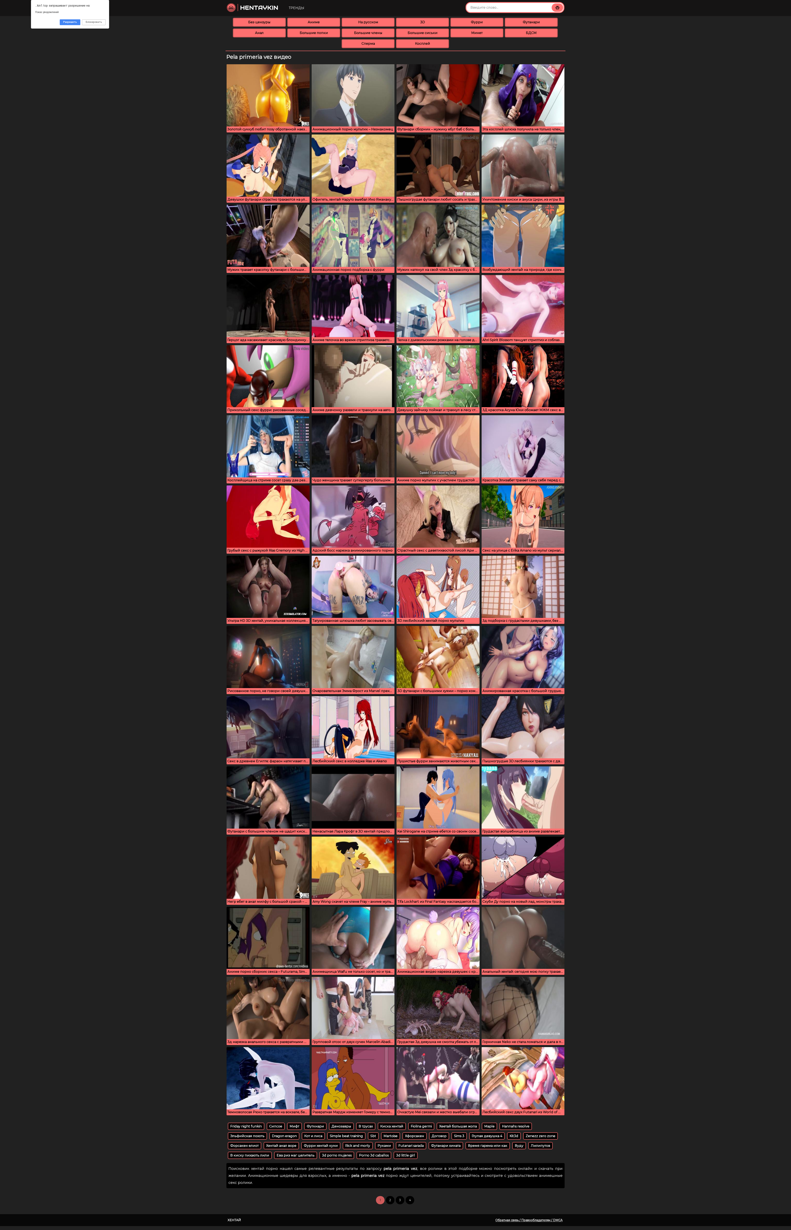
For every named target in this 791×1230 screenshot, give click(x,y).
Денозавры (341, 1126)
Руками (384, 1146)
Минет (477, 33)
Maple (489, 1126)
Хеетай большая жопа (458, 1126)
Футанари (531, 22)
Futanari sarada (411, 1146)
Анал (259, 33)
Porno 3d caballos (374, 1155)
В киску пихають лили (249, 1155)
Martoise (391, 1136)
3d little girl (405, 1155)
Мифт (294, 1126)
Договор (439, 1136)
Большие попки (314, 33)
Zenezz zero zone (540, 1136)
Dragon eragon (284, 1136)
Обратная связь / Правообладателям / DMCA (529, 1220)
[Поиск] (557, 8)
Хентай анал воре (281, 1146)
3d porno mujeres (337, 1155)
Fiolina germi (421, 1126)
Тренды (296, 8)
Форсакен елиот (244, 1146)
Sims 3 (459, 1136)
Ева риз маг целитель (296, 1155)
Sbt (373, 1136)
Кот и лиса (313, 1136)
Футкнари (315, 1126)
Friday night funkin (246, 1126)
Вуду (519, 1146)
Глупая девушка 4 (487, 1136)
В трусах (366, 1126)
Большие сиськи (423, 33)
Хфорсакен (414, 1136)
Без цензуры (259, 22)
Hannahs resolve (515, 1126)
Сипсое (275, 1126)
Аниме (314, 22)
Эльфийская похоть (247, 1136)
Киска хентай (391, 1126)
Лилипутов (540, 1146)
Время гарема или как (487, 1146)
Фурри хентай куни (321, 1146)
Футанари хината (446, 1146)
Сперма (368, 44)
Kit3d (514, 1136)
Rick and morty (357, 1146)
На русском (368, 22)
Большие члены (368, 33)
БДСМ (531, 33)
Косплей (422, 44)
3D (422, 22)
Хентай (234, 1220)
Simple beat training (346, 1136)
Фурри (477, 22)
